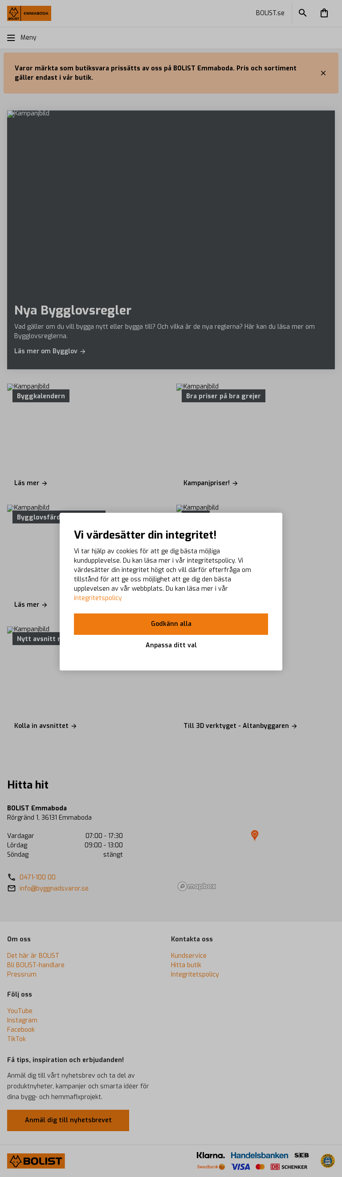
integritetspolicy (98, 598)
